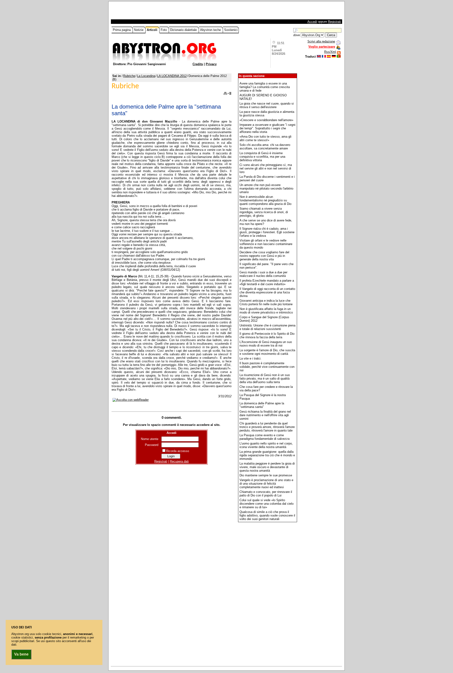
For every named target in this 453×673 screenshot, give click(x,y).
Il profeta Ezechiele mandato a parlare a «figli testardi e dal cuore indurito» (266, 282)
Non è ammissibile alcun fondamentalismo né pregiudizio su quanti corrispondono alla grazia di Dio (265, 200)
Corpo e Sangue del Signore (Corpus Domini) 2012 (264, 318)
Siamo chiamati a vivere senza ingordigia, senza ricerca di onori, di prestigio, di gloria (263, 212)
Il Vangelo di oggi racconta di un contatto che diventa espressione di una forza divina (267, 292)
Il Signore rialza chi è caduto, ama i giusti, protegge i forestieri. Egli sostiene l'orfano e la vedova (266, 232)
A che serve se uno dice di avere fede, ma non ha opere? (265, 222)
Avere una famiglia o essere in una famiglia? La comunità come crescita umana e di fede (264, 87)
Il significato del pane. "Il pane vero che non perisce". (266, 265)
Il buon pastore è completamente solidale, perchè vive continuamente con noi (266, 366)
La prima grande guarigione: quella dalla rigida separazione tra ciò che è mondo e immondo (267, 455)
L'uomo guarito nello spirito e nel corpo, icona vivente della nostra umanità (266, 445)
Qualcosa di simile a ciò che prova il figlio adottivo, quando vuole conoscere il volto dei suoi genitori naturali (267, 515)
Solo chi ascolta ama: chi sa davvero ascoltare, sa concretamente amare (264, 146)
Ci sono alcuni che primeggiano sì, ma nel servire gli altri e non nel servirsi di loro (265, 168)
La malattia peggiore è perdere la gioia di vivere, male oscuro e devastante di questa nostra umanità (267, 467)
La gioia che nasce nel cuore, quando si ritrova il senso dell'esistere (266, 105)
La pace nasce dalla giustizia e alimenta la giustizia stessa (266, 113)
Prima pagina (122, 30)
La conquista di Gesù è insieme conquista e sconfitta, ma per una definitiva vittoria (262, 156)
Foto (164, 30)
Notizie (139, 30)
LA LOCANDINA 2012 (172, 76)
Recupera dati (179, 461)
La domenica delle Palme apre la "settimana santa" (261, 405)
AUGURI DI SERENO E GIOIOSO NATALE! (263, 97)
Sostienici (231, 30)
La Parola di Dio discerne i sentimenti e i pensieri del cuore (267, 178)
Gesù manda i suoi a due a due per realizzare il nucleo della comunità (263, 274)
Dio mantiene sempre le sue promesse (265, 475)
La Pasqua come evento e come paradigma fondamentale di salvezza (264, 436)
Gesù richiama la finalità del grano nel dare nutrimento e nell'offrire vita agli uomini (265, 415)
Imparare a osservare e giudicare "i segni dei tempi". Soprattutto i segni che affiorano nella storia (267, 128)
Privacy (211, 64)
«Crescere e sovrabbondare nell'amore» (266, 120)
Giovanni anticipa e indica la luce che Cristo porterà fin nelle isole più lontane (266, 302)
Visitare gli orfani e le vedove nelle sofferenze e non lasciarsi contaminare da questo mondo (265, 244)
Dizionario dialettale (184, 30)
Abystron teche (211, 30)
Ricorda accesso (177, 451)
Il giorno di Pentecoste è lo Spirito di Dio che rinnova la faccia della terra (266, 335)
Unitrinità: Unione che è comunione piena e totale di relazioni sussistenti (267, 327)
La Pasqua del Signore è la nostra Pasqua (262, 396)
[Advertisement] (167, 11)
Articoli (152, 30)
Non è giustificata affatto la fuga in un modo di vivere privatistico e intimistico (266, 310)
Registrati (334, 21)
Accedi (312, 21)
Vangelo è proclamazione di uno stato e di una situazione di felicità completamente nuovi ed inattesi (266, 483)
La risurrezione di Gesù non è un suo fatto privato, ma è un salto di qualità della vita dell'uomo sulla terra (264, 378)
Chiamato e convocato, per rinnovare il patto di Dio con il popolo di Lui (265, 493)
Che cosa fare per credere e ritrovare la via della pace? (266, 388)
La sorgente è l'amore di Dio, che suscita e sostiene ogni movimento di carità (267, 352)
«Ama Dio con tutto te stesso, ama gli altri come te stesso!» (265, 138)
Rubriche (129, 76)
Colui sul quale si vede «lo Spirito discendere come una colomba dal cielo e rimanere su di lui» (266, 503)
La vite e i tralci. (250, 358)
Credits (198, 64)
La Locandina (146, 76)
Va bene (21, 654)
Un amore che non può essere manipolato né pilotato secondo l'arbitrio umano (266, 188)
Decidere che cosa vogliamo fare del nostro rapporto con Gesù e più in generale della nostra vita (264, 255)
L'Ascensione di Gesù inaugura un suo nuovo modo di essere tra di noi (265, 343)
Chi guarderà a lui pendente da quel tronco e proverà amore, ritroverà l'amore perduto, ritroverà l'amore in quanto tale (267, 427)
